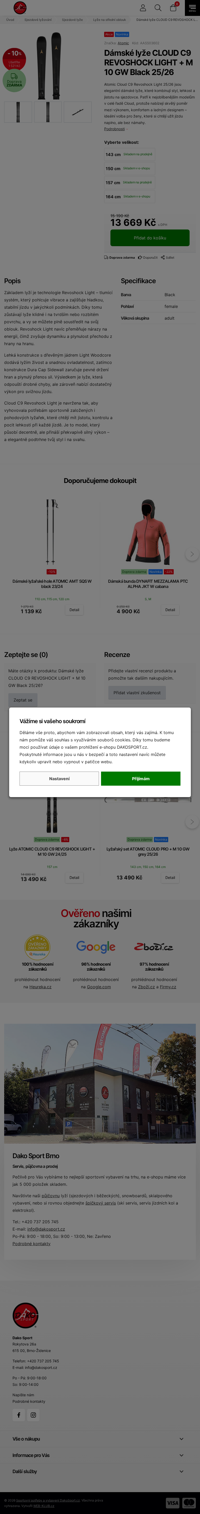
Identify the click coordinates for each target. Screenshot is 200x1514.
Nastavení (59, 778)
